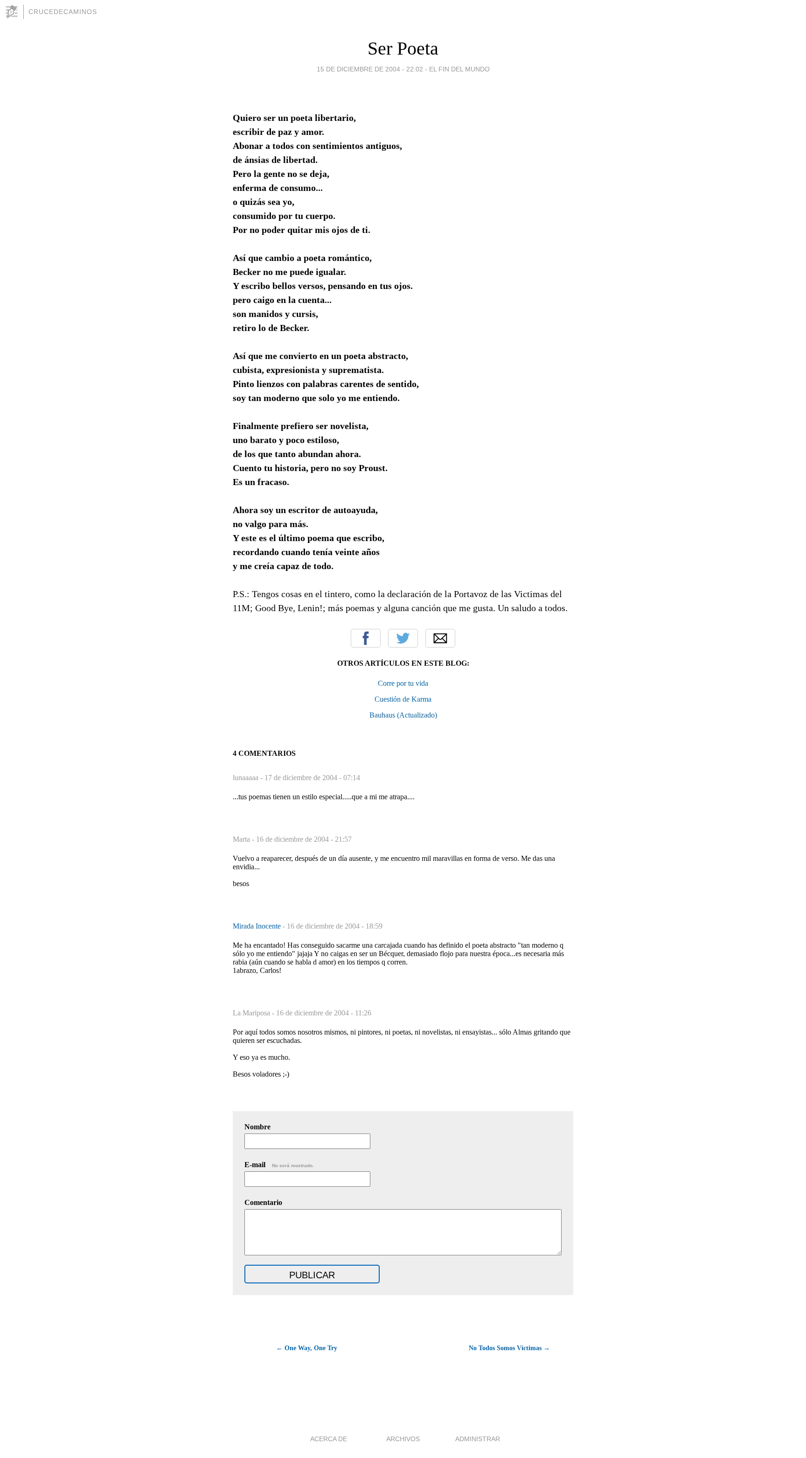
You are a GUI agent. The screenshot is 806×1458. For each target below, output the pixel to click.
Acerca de (328, 1439)
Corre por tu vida (403, 683)
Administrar (477, 1439)
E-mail (279, 1165)
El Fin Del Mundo (459, 69)
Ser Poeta (403, 48)
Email (440, 638)
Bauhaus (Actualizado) (403, 715)
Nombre (257, 1127)
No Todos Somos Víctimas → (509, 1348)
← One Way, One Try (306, 1348)
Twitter (403, 638)
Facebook (366, 638)
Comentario (263, 1202)
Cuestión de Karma (403, 699)
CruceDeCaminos (62, 11)
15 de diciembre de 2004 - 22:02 (370, 69)
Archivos (403, 1439)
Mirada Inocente (258, 926)
